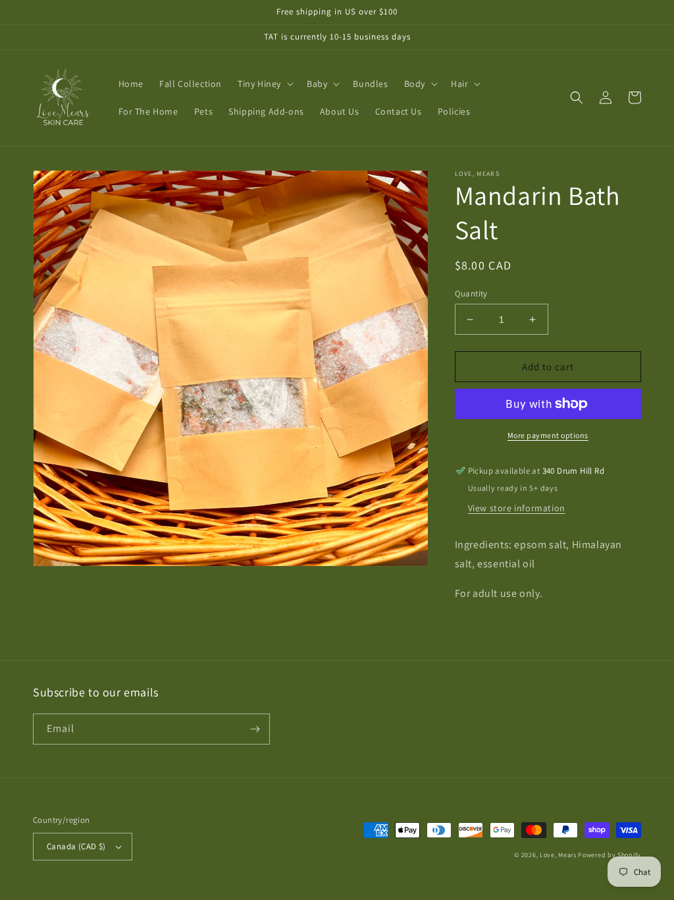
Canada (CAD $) (76, 846)
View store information (516, 508)
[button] (264, 84)
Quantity (471, 293)
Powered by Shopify (609, 855)
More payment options (547, 435)
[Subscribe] (254, 729)
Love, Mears (558, 855)
